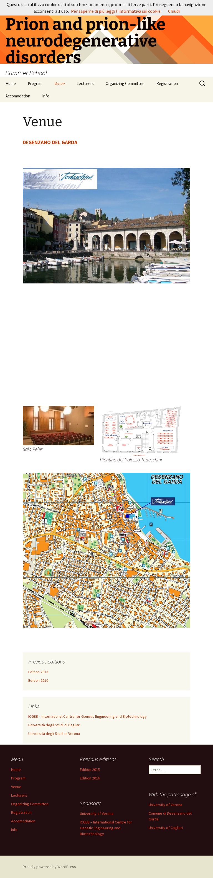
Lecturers (85, 83)
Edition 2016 (38, 680)
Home (11, 83)
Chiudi (174, 11)
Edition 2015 (38, 671)
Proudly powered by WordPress (49, 866)
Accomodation (18, 96)
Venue (59, 83)
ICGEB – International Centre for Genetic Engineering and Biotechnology (87, 716)
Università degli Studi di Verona (54, 733)
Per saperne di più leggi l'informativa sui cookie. (116, 11)
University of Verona (165, 804)
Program (35, 83)
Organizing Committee (125, 83)
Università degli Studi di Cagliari (54, 724)
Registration (167, 83)
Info (45, 96)
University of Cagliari (166, 827)
